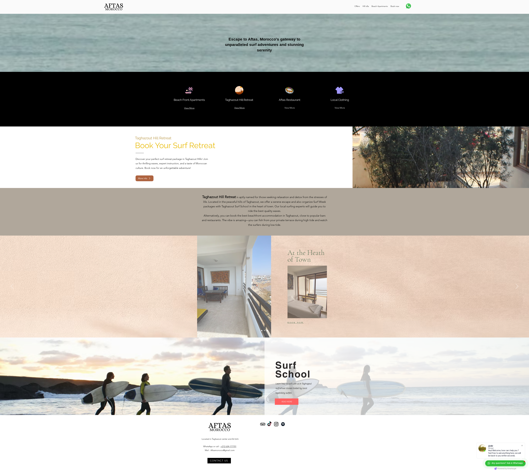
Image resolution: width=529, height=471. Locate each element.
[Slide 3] (267, 330)
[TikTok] (269, 424)
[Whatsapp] (408, 6)
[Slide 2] (264, 330)
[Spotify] (283, 424)
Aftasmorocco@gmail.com (222, 450)
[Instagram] (276, 424)
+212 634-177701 (228, 446)
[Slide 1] (261, 330)
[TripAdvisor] (263, 424)
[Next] (517, 286)
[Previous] (12, 286)
